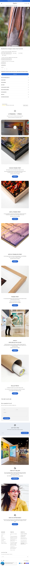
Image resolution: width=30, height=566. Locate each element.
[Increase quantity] (7, 69)
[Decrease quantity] (2, 69)
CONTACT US (3, 533)
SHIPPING (2, 540)
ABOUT (2, 535)
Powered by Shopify (8, 563)
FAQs (2, 536)
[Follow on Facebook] (1, 560)
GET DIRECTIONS (15, 478)
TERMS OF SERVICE (4, 543)
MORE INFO (15, 176)
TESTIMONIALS (3, 539)
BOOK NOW (15, 524)
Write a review (26, 105)
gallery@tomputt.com (24, 541)
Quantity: (2, 67)
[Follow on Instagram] (3, 560)
